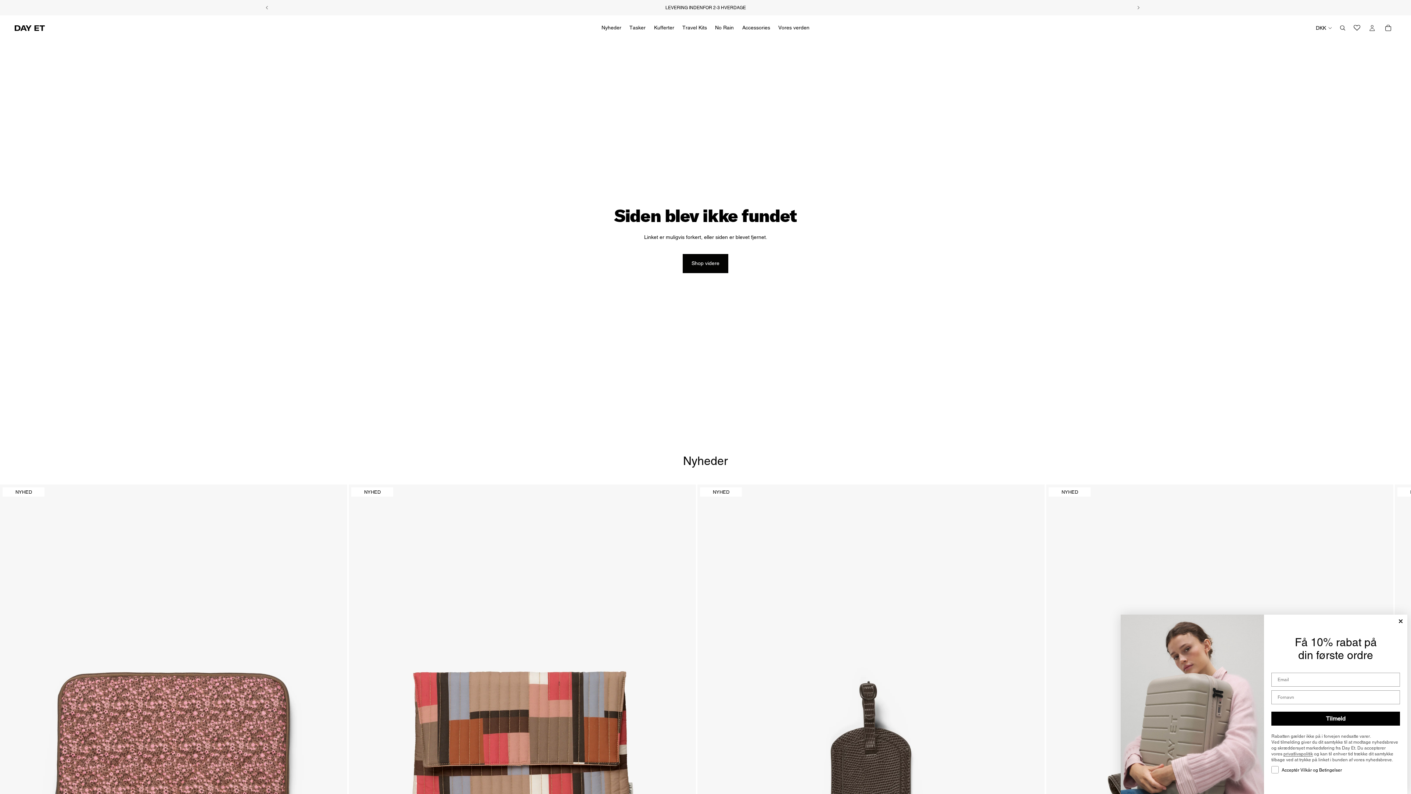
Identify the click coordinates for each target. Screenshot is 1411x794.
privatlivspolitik (1298, 754)
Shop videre (705, 263)
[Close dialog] (1400, 621)
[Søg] (1343, 28)
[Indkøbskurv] (1388, 28)
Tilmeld (1336, 718)
